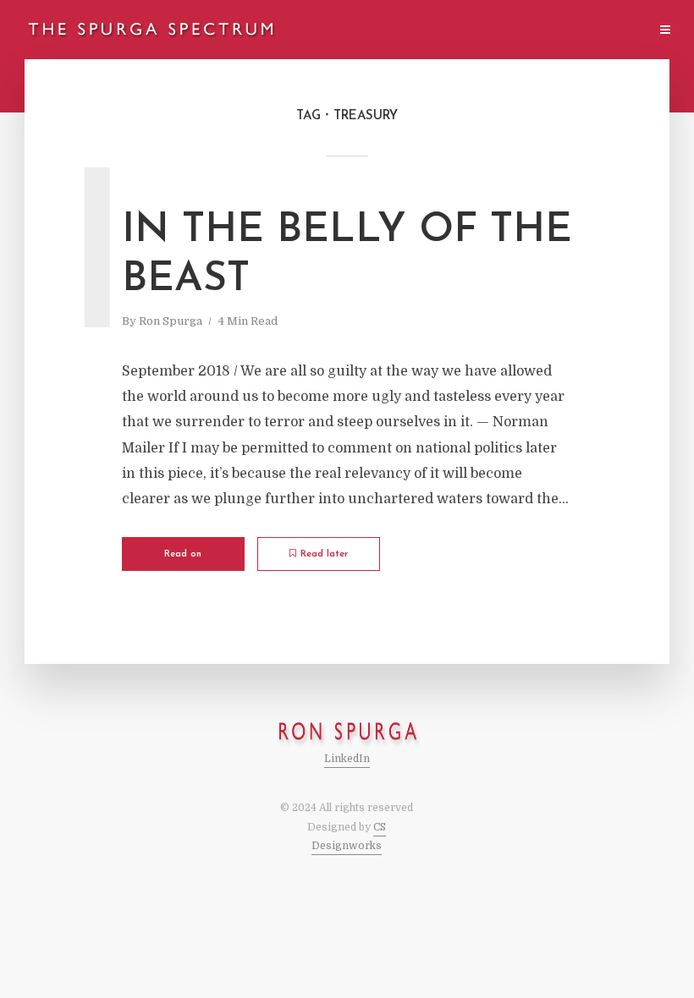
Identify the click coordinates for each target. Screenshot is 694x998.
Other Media (531, 31)
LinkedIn (347, 759)
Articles (394, 31)
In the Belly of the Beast (347, 255)
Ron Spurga (170, 321)
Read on (182, 554)
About (458, 31)
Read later (324, 554)
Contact (612, 31)
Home (333, 31)
